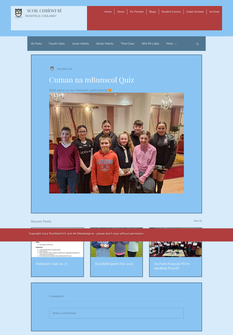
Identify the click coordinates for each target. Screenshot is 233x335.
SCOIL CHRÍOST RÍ (44, 10)
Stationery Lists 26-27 (51, 263)
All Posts (36, 43)
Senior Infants (104, 43)
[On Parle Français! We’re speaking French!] (176, 242)
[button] (120, 11)
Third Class (127, 43)
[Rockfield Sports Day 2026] (117, 242)
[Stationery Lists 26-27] (57, 242)
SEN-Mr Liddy (150, 43)
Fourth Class (57, 43)
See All (198, 220)
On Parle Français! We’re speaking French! (172, 265)
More (169, 43)
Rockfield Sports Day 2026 (114, 263)
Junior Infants (80, 43)
